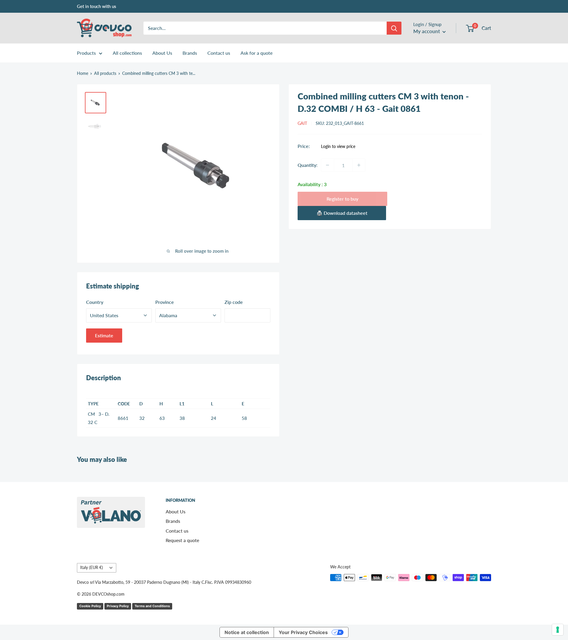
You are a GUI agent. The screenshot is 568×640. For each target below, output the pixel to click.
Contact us (218, 53)
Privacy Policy (118, 606)
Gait (302, 123)
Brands (190, 53)
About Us (162, 53)
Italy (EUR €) (91, 567)
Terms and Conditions (152, 606)
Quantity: (307, 165)
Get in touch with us (96, 6)
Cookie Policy (90, 606)
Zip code (234, 302)
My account (427, 31)
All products (105, 73)
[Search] (394, 28)
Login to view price (338, 146)
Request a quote (182, 540)
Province (164, 302)
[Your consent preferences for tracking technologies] (557, 629)
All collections (127, 53)
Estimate (104, 335)
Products (86, 53)
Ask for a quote (256, 53)
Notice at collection (247, 632)
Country (94, 302)
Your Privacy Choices (303, 632)
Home (82, 73)
